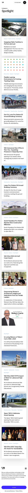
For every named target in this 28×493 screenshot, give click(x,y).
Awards (6, 217)
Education (6, 74)
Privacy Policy (19, 491)
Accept (14, 487)
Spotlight (18, 38)
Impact (6, 38)
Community (7, 111)
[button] (26, 468)
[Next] (23, 312)
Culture (6, 144)
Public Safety (11, 38)
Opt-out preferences (10, 491)
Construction (14, 111)
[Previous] (19, 312)
